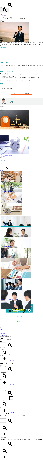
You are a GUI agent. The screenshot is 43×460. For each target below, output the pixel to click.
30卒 (12, 299)
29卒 (10, 299)
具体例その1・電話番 (3, 48)
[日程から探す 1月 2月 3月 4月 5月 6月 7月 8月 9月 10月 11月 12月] (2, 424)
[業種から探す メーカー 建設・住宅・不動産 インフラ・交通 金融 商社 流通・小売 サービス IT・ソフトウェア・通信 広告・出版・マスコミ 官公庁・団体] (3, 348)
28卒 (8, 191)
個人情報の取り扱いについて (4, 334)
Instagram (21, 316)
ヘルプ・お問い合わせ (3, 332)
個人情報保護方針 (3, 333)
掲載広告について (3, 329)
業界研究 (4, 225)
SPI (12, 191)
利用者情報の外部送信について (4, 335)
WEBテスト (12, 278)
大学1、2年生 (8, 299)
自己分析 (13, 246)
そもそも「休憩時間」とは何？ (4, 47)
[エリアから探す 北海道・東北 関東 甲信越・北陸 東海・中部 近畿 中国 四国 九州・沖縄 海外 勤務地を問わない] (3, 349)
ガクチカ (6, 246)
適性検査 (10, 191)
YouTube (21, 321)
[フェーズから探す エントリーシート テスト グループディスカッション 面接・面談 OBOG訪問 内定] (4, 447)
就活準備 (4, 191)
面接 (13, 299)
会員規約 (2, 330)
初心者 (6, 225)
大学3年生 (6, 191)
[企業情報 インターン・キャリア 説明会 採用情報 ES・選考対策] (2, 7)
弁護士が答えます (3, 156)
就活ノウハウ (2, 16)
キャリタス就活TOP (3, 15)
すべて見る (1, 170)
